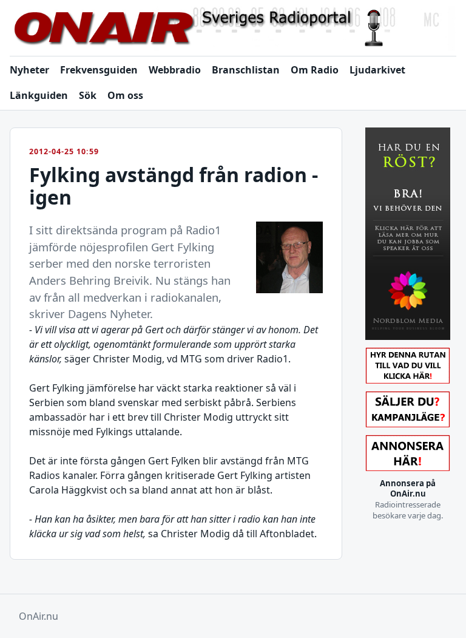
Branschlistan (246, 69)
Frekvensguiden (99, 69)
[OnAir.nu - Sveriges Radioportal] (233, 28)
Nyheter (29, 69)
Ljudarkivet (377, 69)
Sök (87, 95)
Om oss (125, 95)
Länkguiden (39, 95)
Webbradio (175, 69)
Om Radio (315, 69)
